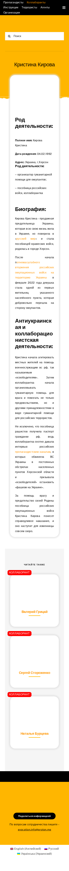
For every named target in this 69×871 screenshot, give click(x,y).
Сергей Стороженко (34, 673)
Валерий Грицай (35, 612)
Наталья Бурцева (35, 734)
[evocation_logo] (19, 23)
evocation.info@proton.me (34, 829)
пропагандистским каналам (33, 451)
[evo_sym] (34, 793)
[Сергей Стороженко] (34, 643)
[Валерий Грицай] (34, 582)
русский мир (25, 238)
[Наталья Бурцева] (34, 704)
